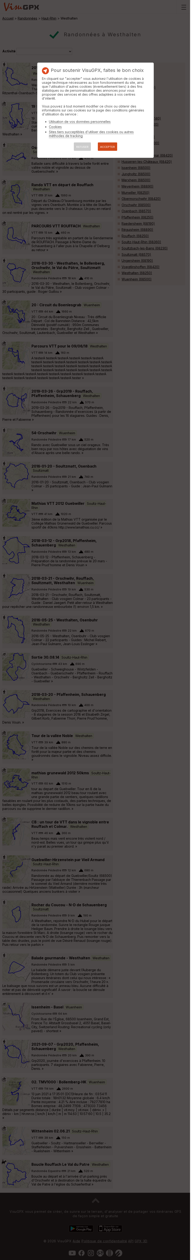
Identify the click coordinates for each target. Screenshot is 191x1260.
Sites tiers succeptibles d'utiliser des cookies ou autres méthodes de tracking (91, 134)
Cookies (55, 127)
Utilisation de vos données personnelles (80, 122)
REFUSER (82, 146)
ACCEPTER (107, 146)
